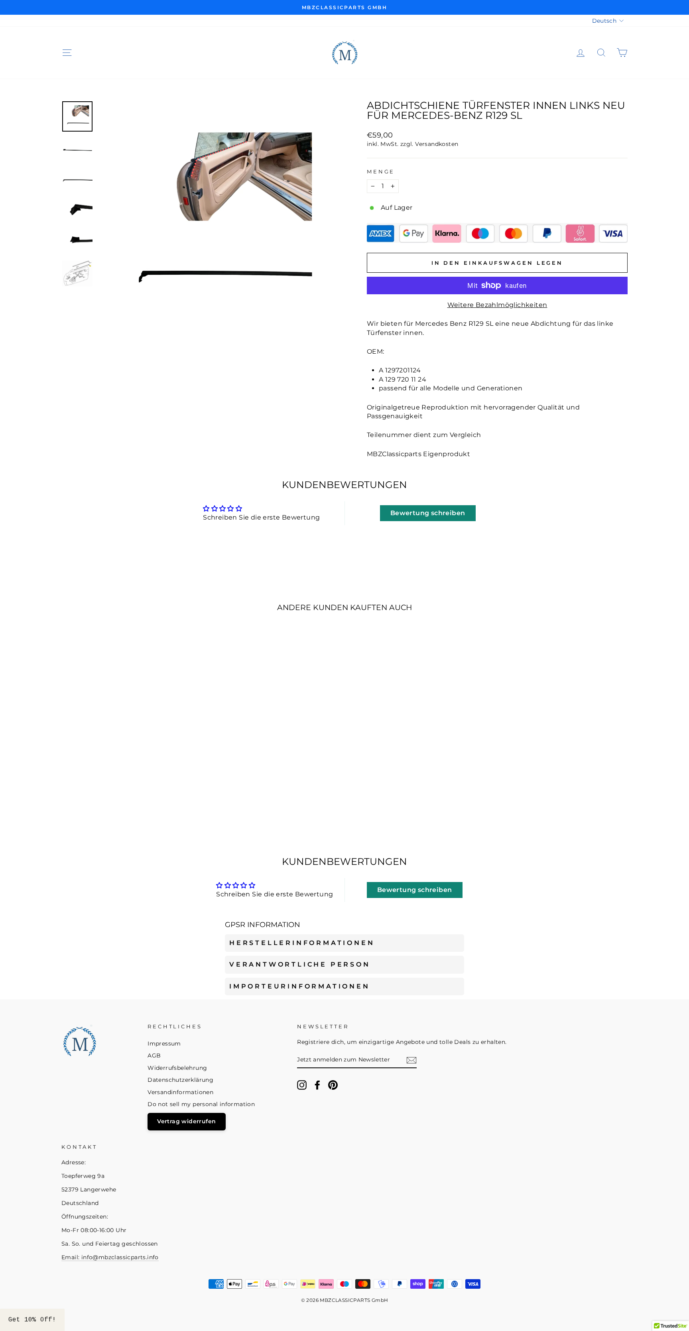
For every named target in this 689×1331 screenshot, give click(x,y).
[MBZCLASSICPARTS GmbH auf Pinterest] (333, 1085)
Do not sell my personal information (201, 1104)
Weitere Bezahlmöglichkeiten (497, 305)
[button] (32, 1320)
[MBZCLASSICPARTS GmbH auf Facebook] (317, 1085)
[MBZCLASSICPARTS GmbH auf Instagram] (302, 1085)
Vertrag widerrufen (186, 1121)
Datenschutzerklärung (180, 1080)
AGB (154, 1055)
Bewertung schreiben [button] (427, 513)
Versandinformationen (180, 1092)
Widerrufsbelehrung (177, 1068)
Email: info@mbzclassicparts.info (110, 1257)
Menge (381, 172)
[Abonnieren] (411, 1060)
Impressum (164, 1043)
